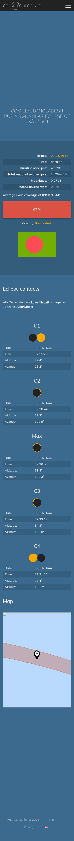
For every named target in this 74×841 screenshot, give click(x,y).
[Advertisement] (37, 54)
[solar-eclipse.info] (22, 6)
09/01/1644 (59, 155)
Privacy (29, 827)
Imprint (53, 819)
